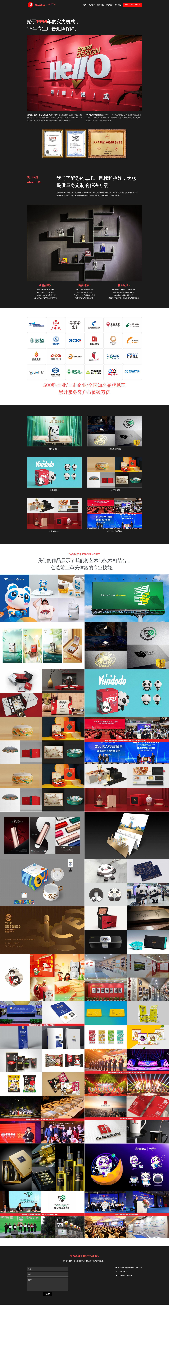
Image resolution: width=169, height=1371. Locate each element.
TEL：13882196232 (132, 5)
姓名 (30, 1269)
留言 (30, 1280)
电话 (30, 1274)
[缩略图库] (54, 431)
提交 (48, 1294)
